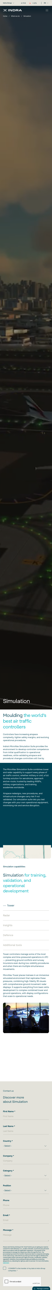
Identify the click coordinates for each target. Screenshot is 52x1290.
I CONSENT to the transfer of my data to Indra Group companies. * (26, 1269)
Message (7, 1230)
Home (5, 16)
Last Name (8, 1126)
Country (7, 1141)
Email (5, 1215)
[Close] (47, 10)
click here (6, 1263)
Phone (6, 1200)
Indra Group (7, 3)
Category (7, 1170)
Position (7, 1185)
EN (45, 3)
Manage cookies (43, 1288)
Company (7, 1156)
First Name (8, 1111)
